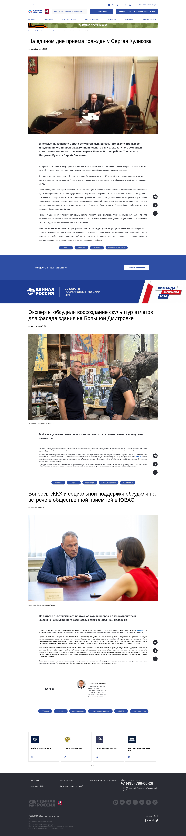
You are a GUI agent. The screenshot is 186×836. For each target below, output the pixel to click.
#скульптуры (90, 482)
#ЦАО (74, 482)
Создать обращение (136, 268)
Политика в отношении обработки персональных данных (50, 826)
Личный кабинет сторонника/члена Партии (137, 11)
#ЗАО (66, 247)
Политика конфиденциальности (40, 824)
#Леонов (58, 482)
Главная (31, 31)
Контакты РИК (37, 786)
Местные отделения (92, 19)
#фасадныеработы (109, 482)
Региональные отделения (103, 780)
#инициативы (128, 482)
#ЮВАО (121, 711)
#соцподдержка (78, 711)
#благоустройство (139, 711)
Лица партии (48, 19)
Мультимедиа (129, 19)
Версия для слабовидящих (147, 5)
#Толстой (45, 711)
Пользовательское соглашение (40, 822)
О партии (31, 19)
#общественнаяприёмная (100, 711)
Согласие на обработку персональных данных (46, 828)
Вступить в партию (150, 19)
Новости (56, 31)
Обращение (102, 11)
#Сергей (97, 247)
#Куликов (81, 247)
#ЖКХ (61, 711)
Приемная (112, 19)
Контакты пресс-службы (72, 786)
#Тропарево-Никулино (116, 247)
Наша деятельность (69, 19)
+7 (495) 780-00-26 (136, 783)
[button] (93, 765)
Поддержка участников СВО (93, 25)
